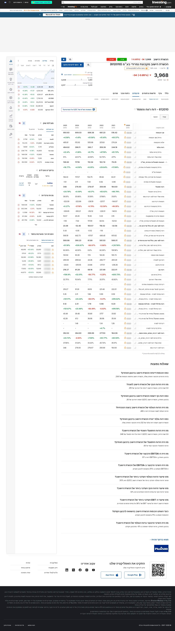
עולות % (40, 129)
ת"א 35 (51, 87)
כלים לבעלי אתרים (51, 573)
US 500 (51, 98)
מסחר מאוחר (117, 10)
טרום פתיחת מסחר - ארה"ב (131, 10)
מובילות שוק (48, 123)
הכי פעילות (50, 129)
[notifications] (9, 2)
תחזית (96, 99)
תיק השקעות (53, 568)
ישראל (151, 10)
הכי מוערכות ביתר (32, 240)
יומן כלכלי (94, 7)
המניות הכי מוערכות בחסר (42, 234)
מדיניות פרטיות (19, 625)
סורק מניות (84, 7)
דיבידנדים (115, 99)
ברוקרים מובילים (46, 170)
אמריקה (83, 10)
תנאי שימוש (31, 625)
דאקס (52, 106)
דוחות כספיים (105, 99)
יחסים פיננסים (125, 99)
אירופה (77, 10)
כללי (166, 93)
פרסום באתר (25, 568)
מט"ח (52, 61)
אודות (28, 563)
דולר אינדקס (49, 110)
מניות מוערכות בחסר (16, 10)
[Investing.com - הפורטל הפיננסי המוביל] (161, 2)
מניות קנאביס (92, 10)
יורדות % (32, 129)
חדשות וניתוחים (149, 93)
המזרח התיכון (68, 10)
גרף (160, 93)
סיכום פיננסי (164, 99)
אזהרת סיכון (7, 625)
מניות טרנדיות (48, 195)
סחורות (37, 61)
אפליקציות (54, 563)
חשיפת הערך (68, 75)
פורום (115, 93)
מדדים (45, 61)
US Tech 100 (49, 102)
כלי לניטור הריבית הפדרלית (49, 10)
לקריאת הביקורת (21, 184)
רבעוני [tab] (155, 117)
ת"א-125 (51, 91)
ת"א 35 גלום (49, 94)
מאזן (144, 99)
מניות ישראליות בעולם (104, 10)
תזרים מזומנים (136, 99)
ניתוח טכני (125, 93)
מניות (168, 10)
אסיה (60, 10)
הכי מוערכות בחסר (47, 240)
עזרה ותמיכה (25, 573)
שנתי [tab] (164, 117)
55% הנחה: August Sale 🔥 (42, 2)
